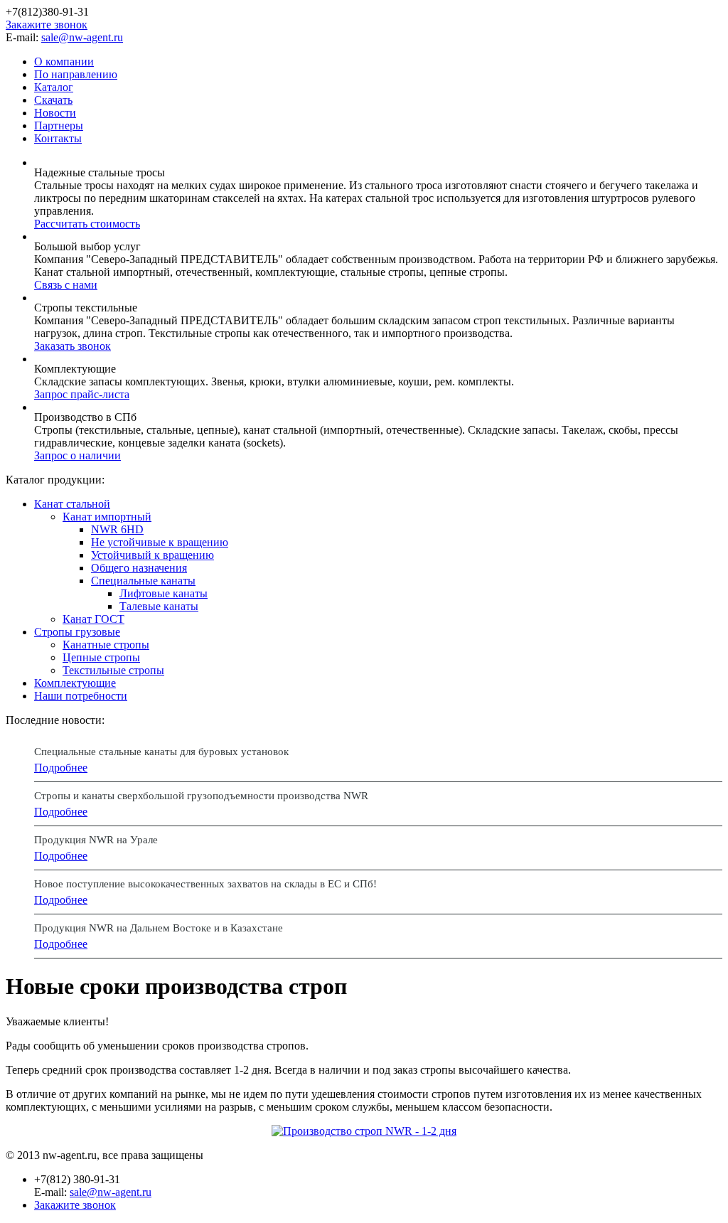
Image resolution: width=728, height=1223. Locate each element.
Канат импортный (107, 517)
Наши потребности (80, 696)
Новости (55, 113)
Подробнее (60, 768)
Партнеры (58, 125)
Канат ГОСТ (93, 619)
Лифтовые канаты (163, 593)
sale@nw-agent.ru (82, 37)
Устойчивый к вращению (152, 555)
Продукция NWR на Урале (96, 839)
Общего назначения (139, 568)
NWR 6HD (117, 529)
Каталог (53, 87)
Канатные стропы (106, 645)
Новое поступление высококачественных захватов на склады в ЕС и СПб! (205, 884)
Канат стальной (72, 504)
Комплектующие (75, 683)
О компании (64, 61)
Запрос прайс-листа (81, 394)
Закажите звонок (46, 24)
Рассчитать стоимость (87, 224)
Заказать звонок (72, 346)
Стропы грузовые (77, 632)
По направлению (75, 74)
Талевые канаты (158, 606)
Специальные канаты (143, 581)
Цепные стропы (101, 657)
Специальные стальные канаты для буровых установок (161, 751)
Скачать (53, 100)
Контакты (58, 138)
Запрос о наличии (77, 455)
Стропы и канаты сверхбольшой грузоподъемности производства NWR (201, 795)
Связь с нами (65, 285)
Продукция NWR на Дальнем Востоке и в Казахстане (158, 928)
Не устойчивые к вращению (159, 542)
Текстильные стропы (113, 670)
